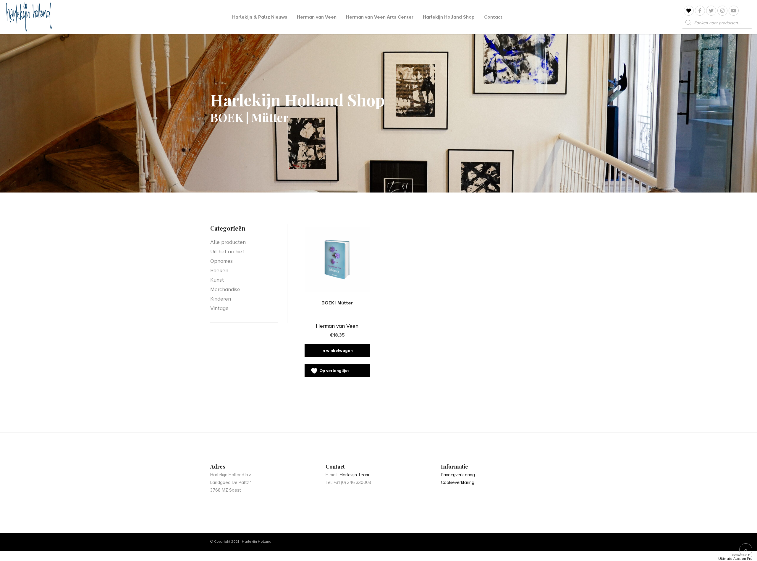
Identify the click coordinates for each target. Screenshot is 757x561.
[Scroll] (745, 549)
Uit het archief (227, 251)
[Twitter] (711, 11)
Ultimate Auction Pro (735, 559)
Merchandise (225, 289)
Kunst (217, 280)
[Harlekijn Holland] (28, 17)
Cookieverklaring (457, 482)
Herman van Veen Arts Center (379, 17)
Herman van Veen (317, 17)
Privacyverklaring (458, 474)
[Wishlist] (688, 10)
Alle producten (228, 242)
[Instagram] (722, 11)
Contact (493, 17)
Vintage (219, 308)
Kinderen (220, 299)
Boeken (219, 270)
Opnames (221, 261)
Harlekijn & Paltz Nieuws (259, 17)
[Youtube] (734, 11)
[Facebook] (700, 11)
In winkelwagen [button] (337, 350)
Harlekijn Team (354, 474)
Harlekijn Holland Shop (449, 17)
